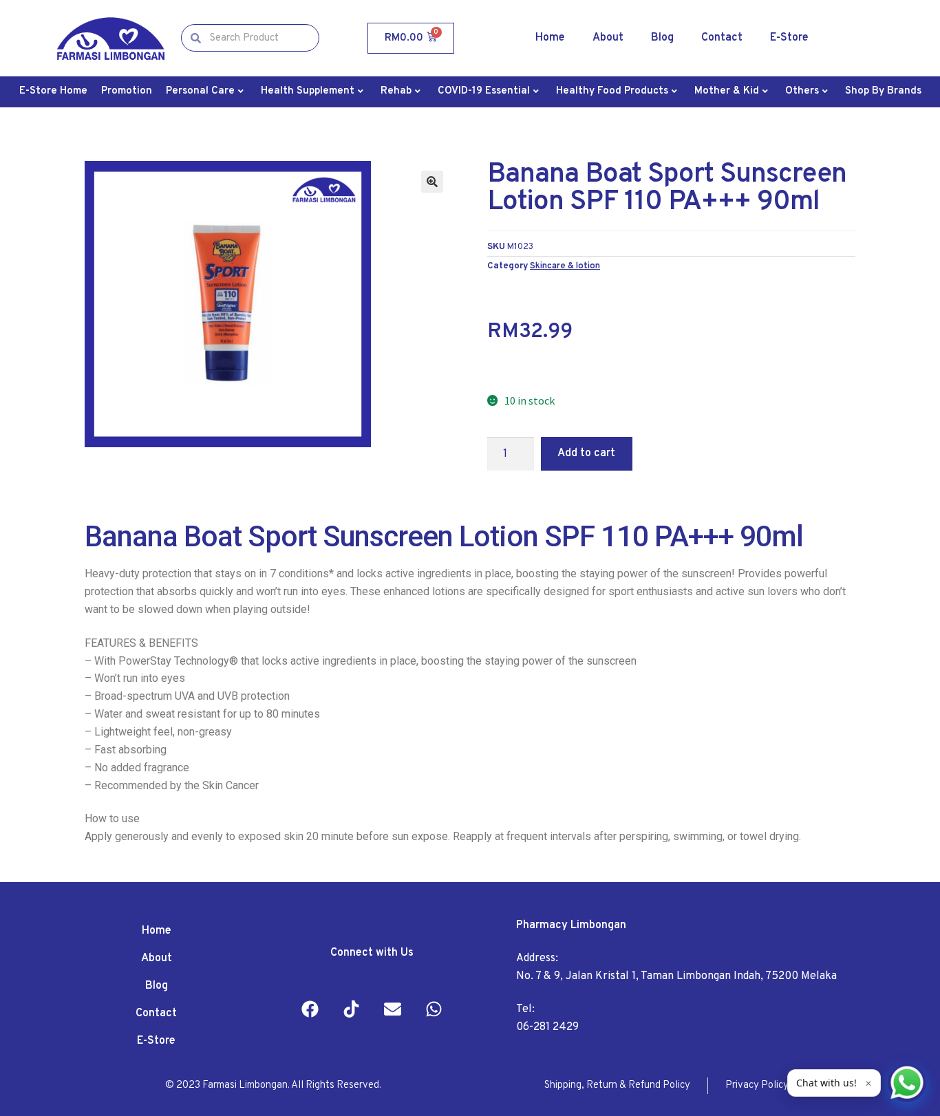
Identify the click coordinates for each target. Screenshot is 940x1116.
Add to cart (586, 453)
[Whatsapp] (434, 1009)
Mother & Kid (726, 91)
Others (802, 91)
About (607, 38)
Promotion (126, 91)
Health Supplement (307, 91)
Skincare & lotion (565, 266)
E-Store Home (53, 91)
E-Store (789, 38)
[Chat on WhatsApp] (907, 1083)
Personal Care (200, 91)
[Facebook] (310, 1009)
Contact (722, 38)
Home (550, 38)
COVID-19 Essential (484, 91)
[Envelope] (393, 1009)
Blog (662, 38)
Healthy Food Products (612, 91)
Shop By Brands (883, 91)
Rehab (396, 91)
